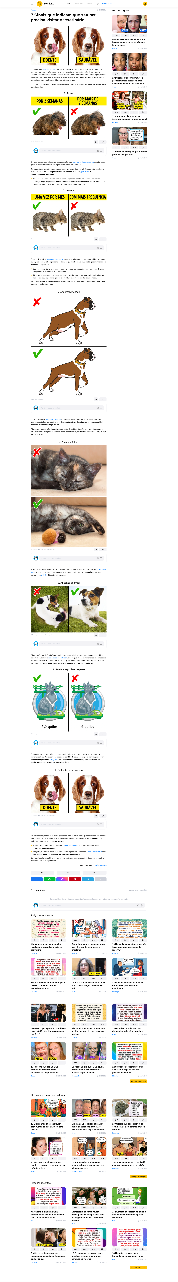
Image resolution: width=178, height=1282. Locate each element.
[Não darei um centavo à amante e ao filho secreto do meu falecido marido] (89, 1013)
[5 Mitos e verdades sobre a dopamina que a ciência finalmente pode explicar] (48, 1238)
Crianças (34, 953)
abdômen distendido (53, 419)
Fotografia (115, 1133)
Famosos (115, 122)
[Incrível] (45, 4)
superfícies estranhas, (71, 845)
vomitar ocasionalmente (55, 259)
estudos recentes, (49, 69)
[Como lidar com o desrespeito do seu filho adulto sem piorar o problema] (89, 928)
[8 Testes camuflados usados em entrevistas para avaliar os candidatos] (129, 967)
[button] (42, 873)
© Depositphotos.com (37, 142)
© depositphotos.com (37, 734)
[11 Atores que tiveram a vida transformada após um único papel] (129, 101)
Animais (33, 10)
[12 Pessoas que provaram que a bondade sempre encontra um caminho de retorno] (89, 1238)
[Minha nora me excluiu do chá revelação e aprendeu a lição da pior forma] (48, 928)
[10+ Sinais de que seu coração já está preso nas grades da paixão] (129, 1147)
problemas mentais (95, 852)
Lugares (115, 953)
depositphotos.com (100, 865)
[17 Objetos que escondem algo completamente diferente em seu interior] (129, 1108)
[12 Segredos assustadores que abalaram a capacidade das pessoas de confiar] (129, 1051)
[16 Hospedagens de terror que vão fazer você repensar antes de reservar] (129, 928)
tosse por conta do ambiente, (83, 162)
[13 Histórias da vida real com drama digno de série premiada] (129, 1013)
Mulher (114, 48)
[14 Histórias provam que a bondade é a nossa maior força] (129, 1238)
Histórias (115, 1076)
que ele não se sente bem (57, 658)
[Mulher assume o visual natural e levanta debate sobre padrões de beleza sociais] (129, 24)
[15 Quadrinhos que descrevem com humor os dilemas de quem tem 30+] (48, 1108)
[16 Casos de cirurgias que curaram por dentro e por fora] (129, 136)
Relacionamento (77, 1171)
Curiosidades (76, 1076)
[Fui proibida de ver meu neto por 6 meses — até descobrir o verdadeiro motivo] (48, 967)
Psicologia (115, 992)
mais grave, (53, 759)
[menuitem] (68, 3)
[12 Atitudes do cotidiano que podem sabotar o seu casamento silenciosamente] (89, 1147)
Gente (114, 87)
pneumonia (85, 172)
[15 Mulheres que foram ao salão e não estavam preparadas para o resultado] (129, 1196)
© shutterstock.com (36, 239)
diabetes (44, 575)
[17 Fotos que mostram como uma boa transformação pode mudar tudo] (89, 967)
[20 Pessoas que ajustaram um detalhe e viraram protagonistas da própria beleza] (48, 1147)
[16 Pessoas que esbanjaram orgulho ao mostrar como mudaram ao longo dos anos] (48, 1051)
